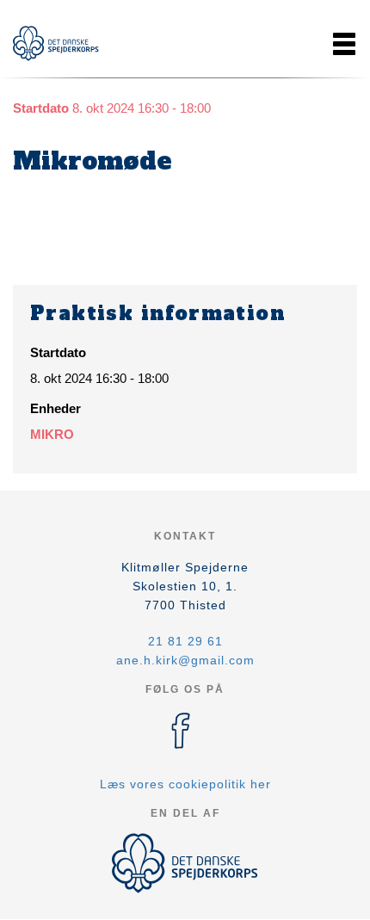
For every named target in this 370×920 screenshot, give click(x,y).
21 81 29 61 (185, 641)
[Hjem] (56, 43)
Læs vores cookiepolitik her (185, 784)
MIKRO (52, 434)
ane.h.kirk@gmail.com (185, 660)
